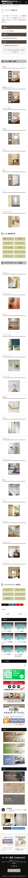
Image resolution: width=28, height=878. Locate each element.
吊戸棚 (4, 128)
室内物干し (5, 397)
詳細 (14, 61)
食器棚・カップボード (8, 238)
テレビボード (8, 243)
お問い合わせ (14, 870)
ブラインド (5, 521)
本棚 (4, 170)
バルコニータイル (7, 293)
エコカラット (6, 272)
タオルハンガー (6, 438)
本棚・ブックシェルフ (20, 251)
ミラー (4, 191)
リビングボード (20, 243)
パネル (4, 314)
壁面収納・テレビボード (8, 87)
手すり (4, 417)
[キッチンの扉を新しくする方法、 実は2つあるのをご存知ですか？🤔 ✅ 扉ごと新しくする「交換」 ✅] (20, 820)
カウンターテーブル (7, 211)
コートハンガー (6, 376)
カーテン (5, 500)
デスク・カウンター (8, 251)
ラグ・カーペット (7, 459)
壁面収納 (20, 238)
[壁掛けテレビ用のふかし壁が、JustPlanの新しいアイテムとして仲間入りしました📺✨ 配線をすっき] (7, 820)
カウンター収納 (8, 247)
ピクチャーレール (7, 355)
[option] (7, 843)
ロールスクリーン (7, 542)
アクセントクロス (7, 334)
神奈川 (2, 12)
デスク (4, 149)
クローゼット (8, 256)
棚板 (4, 479)
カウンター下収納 (7, 108)
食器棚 (4, 66)
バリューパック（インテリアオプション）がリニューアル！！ (7, 849)
